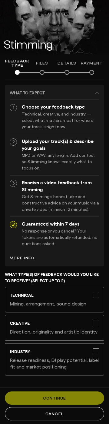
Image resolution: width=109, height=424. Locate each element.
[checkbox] (54, 299)
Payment (92, 63)
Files (42, 63)
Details (67, 63)
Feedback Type (17, 63)
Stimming (28, 45)
